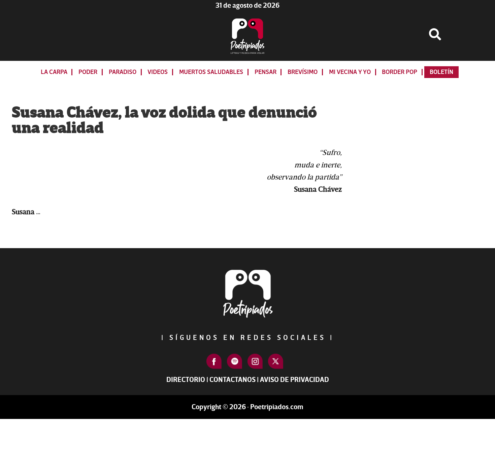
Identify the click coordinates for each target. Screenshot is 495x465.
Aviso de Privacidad (294, 380)
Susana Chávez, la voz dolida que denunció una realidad (164, 120)
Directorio (185, 380)
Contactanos (232, 380)
